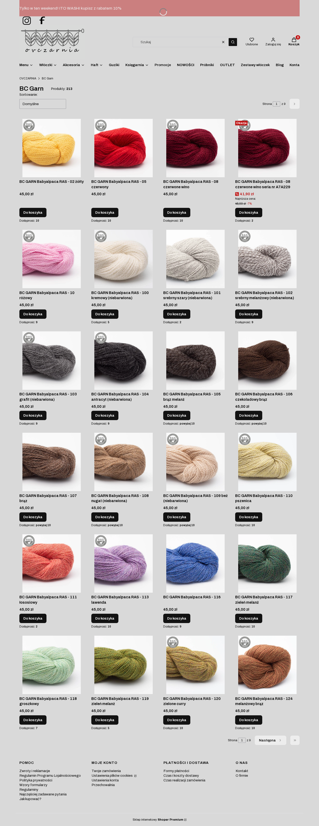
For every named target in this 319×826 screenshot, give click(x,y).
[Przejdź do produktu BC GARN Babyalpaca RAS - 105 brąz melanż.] (195, 360)
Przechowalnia (103, 785)
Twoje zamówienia (106, 771)
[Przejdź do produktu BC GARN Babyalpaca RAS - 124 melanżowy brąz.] (267, 665)
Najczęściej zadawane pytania (43, 794)
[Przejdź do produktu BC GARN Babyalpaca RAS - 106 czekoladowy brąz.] (267, 360)
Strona (267, 104)
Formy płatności (176, 771)
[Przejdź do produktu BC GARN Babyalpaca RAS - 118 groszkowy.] (51, 665)
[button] (233, 42)
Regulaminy (28, 789)
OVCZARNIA (27, 78)
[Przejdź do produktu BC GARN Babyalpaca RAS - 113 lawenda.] (123, 563)
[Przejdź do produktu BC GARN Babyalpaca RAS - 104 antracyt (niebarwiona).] (123, 360)
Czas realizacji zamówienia (184, 780)
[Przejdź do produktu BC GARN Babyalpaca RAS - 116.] (195, 563)
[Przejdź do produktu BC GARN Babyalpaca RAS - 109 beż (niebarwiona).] (195, 462)
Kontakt (242, 771)
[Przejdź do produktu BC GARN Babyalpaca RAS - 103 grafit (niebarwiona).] (51, 360)
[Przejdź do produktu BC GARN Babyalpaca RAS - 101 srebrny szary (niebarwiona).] (195, 259)
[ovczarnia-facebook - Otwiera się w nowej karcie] (40, 20)
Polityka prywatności (35, 780)
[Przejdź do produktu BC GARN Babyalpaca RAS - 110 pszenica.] (267, 462)
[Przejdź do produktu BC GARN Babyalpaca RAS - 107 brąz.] (51, 462)
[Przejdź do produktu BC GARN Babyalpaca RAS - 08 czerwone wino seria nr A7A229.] (267, 148)
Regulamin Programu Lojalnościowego (50, 775)
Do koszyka (33, 212)
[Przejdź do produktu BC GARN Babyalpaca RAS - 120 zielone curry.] (195, 665)
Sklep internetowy (158, 819)
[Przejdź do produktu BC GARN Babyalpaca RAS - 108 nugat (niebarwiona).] (123, 462)
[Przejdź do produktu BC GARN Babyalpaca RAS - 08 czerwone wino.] (195, 148)
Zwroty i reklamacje (34, 771)
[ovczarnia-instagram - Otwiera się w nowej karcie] (25, 20)
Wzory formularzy (33, 785)
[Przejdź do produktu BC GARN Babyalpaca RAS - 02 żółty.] (51, 148)
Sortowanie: (28, 94)
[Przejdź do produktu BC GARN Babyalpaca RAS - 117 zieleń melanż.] (267, 563)
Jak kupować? (30, 799)
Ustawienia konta (105, 780)
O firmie (242, 775)
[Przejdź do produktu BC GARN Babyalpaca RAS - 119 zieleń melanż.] (123, 665)
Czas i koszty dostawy (181, 775)
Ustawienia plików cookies (112, 775)
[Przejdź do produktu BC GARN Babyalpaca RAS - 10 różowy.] (51, 259)
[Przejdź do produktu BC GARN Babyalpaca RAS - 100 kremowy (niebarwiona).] (123, 259)
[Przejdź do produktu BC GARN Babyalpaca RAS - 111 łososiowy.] (51, 563)
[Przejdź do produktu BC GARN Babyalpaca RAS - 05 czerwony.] (123, 148)
